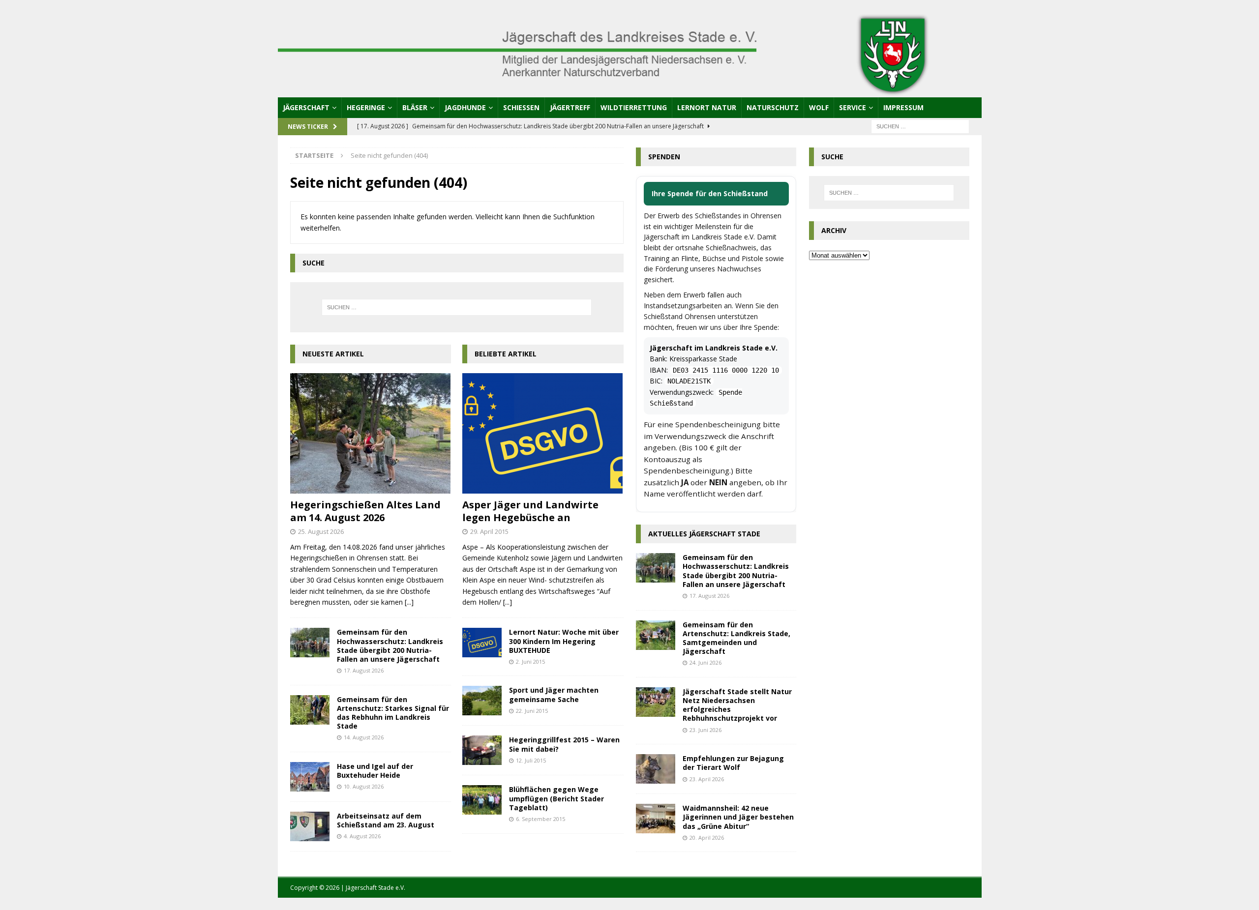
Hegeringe (366, 107)
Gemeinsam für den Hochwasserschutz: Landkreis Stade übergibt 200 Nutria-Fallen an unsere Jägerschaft (390, 645)
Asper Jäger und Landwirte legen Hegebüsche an (530, 511)
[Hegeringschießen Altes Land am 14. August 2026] (370, 433)
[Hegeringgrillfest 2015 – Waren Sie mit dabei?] (482, 750)
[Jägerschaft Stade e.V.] (630, 91)
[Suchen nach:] (920, 125)
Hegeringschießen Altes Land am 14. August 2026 (365, 511)
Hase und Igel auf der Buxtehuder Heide (375, 771)
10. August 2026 (364, 786)
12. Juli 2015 (531, 760)
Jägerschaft (306, 107)
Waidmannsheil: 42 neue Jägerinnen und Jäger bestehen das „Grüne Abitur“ (738, 816)
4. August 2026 (362, 836)
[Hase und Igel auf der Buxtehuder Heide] (310, 777)
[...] (409, 602)
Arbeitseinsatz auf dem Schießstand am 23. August (385, 820)
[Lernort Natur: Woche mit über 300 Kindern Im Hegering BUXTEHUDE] (482, 642)
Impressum (903, 107)
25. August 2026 (321, 531)
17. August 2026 (364, 670)
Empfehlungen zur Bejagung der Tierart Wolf (733, 763)
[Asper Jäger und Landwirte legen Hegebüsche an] (542, 433)
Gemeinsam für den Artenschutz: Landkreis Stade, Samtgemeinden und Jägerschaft (736, 638)
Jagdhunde (465, 107)
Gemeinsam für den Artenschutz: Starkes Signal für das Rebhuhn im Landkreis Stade (393, 713)
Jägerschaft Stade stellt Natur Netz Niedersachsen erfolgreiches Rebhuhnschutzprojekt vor (737, 705)
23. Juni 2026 (705, 730)
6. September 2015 (540, 818)
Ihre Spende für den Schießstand (710, 193)
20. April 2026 (706, 837)
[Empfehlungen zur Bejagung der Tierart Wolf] (655, 769)
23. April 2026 (706, 779)
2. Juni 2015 (530, 661)
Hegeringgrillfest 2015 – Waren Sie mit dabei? (564, 744)
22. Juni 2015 (532, 710)
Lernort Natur (706, 107)
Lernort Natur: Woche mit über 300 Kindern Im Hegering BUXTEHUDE (564, 640)
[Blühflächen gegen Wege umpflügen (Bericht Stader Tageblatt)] (482, 800)
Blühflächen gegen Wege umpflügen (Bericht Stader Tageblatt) (556, 798)
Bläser (414, 107)
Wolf (819, 107)
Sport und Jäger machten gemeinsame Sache (554, 694)
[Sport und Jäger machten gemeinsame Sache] (482, 700)
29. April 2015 (489, 531)
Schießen (521, 107)
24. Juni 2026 (705, 662)
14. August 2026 (364, 737)
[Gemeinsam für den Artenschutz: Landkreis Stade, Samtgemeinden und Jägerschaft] (655, 635)
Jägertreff (570, 107)
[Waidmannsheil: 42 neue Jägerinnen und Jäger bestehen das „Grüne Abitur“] (655, 818)
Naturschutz (773, 107)
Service (852, 107)
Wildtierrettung (633, 107)
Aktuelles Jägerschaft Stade (704, 533)
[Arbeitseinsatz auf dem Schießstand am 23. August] (310, 826)
